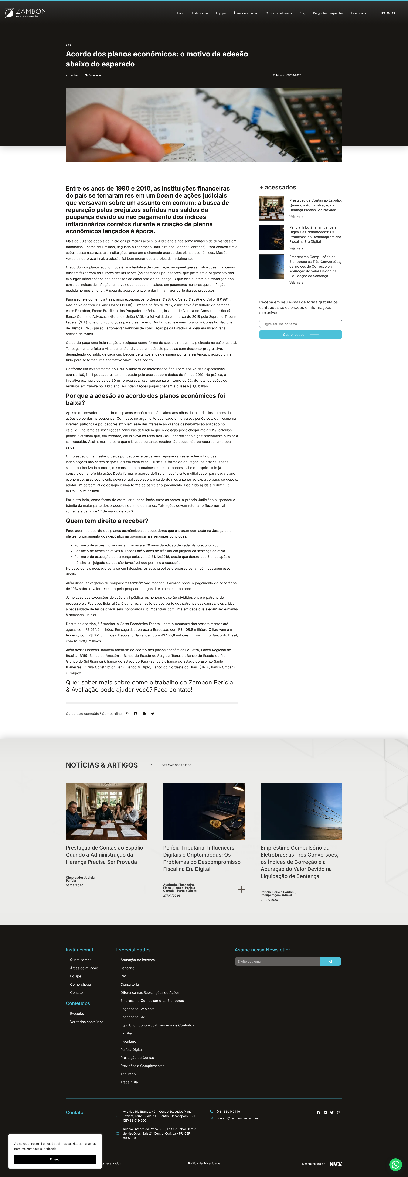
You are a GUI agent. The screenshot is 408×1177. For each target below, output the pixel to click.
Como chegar (81, 984)
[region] (55, 1151)
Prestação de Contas (137, 1058)
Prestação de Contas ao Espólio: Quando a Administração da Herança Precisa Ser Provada (315, 205)
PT (383, 13)
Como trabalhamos (279, 13)
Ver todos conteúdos (86, 1022)
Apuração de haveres (137, 960)
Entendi (55, 1159)
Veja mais (296, 216)
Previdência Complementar (142, 1066)
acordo (75, 267)
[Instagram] (338, 1112)
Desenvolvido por (314, 1164)
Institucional (200, 13)
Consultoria (129, 984)
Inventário (128, 1041)
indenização (108, 342)
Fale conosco (360, 13)
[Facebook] (318, 1112)
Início (180, 13)
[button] (127, 713)
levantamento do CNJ (106, 369)
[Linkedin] (325, 1112)
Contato (76, 992)
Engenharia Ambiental (137, 1009)
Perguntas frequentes (328, 13)
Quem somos (80, 960)
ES (393, 13)
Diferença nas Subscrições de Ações (149, 992)
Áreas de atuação (245, 13)
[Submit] (330, 961)
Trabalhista (129, 1082)
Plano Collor (109, 305)
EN (388, 13)
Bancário (127, 968)
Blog (302, 13)
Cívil (124, 976)
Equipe (221, 13)
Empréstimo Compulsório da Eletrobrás (152, 1000)
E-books (77, 1013)
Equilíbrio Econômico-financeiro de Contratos (157, 1025)
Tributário (128, 1074)
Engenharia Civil (133, 1017)
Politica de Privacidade (204, 1163)
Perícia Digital (131, 1049)
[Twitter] (332, 1112)
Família (126, 1033)
